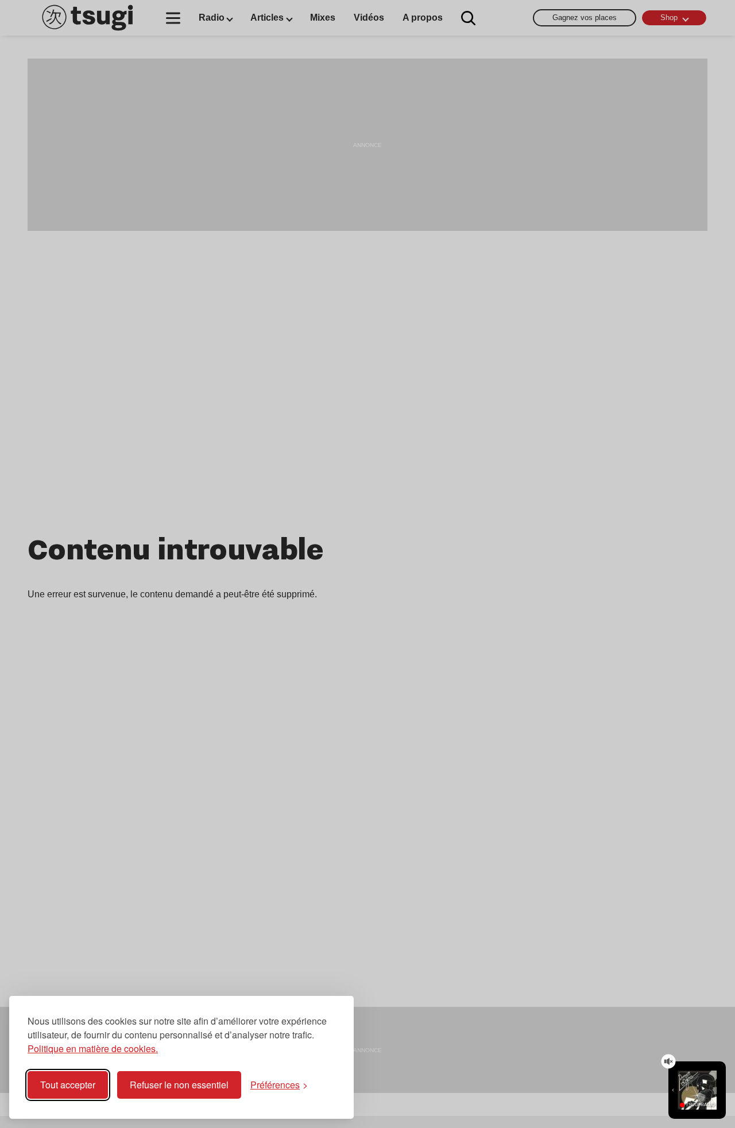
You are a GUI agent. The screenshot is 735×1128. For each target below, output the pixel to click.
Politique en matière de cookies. (93, 1048)
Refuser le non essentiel (179, 1084)
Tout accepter (67, 1084)
